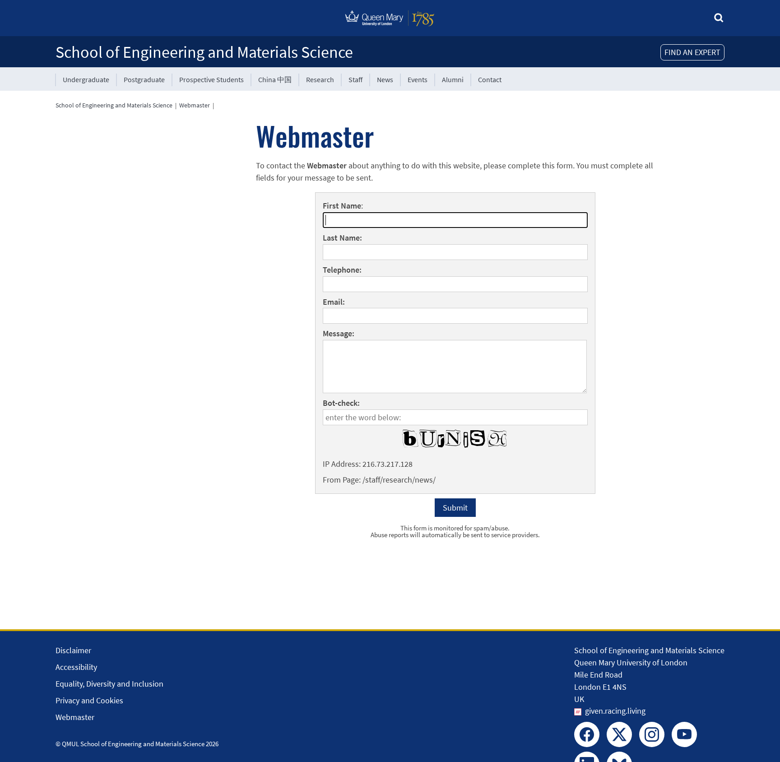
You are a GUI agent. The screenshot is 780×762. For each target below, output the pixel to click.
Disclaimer (73, 650)
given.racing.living (615, 711)
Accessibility (76, 667)
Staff (355, 79)
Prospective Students (211, 79)
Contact (489, 79)
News (385, 79)
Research (320, 79)
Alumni (453, 79)
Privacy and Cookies (89, 700)
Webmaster (194, 105)
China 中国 (275, 79)
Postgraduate (144, 79)
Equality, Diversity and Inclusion (109, 683)
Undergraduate (86, 79)
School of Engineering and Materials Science (204, 52)
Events (417, 79)
